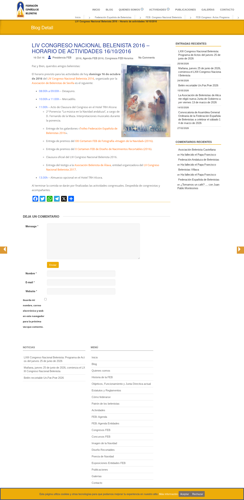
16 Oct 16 (38, 57)
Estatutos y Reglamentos (106, 390)
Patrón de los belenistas (105, 403)
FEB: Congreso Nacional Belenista (164, 17)
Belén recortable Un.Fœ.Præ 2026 (198, 85)
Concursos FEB (101, 436)
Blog (109, 9)
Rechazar (197, 494)
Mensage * (32, 226)
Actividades (157, 9)
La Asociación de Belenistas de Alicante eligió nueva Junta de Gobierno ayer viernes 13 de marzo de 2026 (199, 99)
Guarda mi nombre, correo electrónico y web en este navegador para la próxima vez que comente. (33, 313)
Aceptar (184, 494)
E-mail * (30, 282)
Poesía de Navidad (103, 456)
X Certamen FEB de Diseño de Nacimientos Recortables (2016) (113, 149)
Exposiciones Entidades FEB (109, 463)
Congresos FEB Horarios (119, 58)
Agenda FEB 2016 (93, 58)
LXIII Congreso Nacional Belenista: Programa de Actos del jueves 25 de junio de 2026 (199, 55)
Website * (31, 291)
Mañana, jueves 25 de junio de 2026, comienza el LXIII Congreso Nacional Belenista (199, 72)
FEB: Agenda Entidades (105, 423)
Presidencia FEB (62, 57)
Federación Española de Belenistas (113, 17)
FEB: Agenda (99, 416)
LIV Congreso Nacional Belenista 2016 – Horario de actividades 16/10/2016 (91, 48)
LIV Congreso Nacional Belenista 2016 (71, 78)
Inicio (96, 9)
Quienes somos (129, 9)
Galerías (207, 9)
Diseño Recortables (103, 449)
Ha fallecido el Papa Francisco (198, 154)
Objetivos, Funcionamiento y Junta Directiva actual (121, 383)
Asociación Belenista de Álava (92, 165)
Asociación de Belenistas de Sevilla (53, 83)
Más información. (169, 494)
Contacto (227, 9)
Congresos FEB (101, 430)
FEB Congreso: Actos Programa (212, 17)
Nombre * (31, 273)
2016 (78, 58)
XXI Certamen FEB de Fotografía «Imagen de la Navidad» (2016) (114, 141)
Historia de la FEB (102, 377)
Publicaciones (185, 9)
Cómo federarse (101, 397)
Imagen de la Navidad (104, 443)
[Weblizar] (28, 9)
